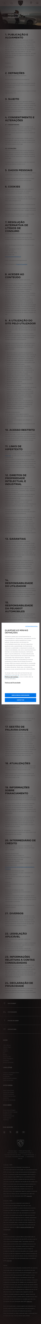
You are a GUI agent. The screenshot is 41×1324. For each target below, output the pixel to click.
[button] (31, 626)
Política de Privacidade (12, 682)
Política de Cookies (11, 677)
